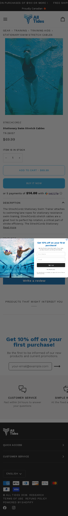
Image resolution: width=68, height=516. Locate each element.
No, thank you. (51, 269)
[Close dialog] (66, 240)
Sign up (51, 265)
